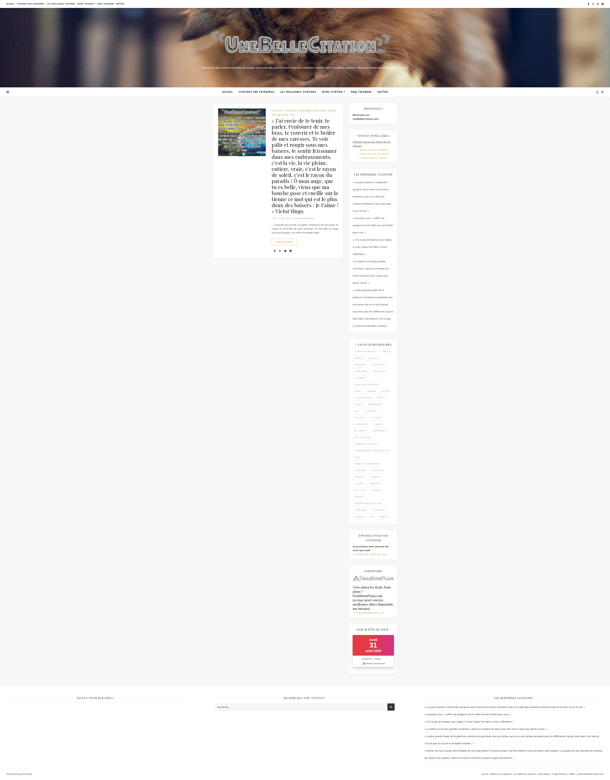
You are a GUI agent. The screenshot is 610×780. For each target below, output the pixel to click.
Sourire (377, 490)
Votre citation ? (86, 3)
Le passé (377, 417)
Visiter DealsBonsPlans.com (369, 612)
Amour (359, 358)
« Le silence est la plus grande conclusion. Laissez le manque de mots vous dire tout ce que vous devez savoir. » (485, 728)
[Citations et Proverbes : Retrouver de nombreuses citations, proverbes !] (305, 45)
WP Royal (27, 774)
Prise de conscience (367, 464)
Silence (359, 483)
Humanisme (374, 404)
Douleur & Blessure (367, 384)
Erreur (372, 391)
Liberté (378, 424)
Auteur (276, 110)
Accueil (10, 3)
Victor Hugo (280, 115)
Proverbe (305, 110)
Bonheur (360, 364)
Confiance (361, 371)
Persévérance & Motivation (372, 450)
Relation (319, 110)
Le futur (360, 417)
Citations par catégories (31, 3)
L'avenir (371, 411)
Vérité (332, 110)
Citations (290, 110)
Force (358, 404)
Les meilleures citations (61, 3)
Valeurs (360, 516)
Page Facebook (105, 3)
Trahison (360, 510)
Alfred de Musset (366, 351)
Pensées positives (366, 444)
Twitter (120, 3)
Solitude (360, 490)
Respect (360, 477)
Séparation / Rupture (368, 503)
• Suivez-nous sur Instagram (373, 153)
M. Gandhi (361, 430)
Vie (293, 115)
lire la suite (285, 241)
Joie (357, 411)
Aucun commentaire (304, 218)
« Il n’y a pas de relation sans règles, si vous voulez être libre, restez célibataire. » (372, 247)
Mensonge (379, 430)
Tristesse (378, 510)
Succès (359, 497)
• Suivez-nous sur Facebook (373, 149)
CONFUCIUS (379, 371)
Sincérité (375, 483)
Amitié (386, 351)
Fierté (381, 397)
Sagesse (375, 477)
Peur (358, 457)
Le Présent (361, 424)
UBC (274, 218)
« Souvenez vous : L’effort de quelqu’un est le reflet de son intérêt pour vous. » (373, 225)
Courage (360, 378)
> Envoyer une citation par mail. (370, 554)
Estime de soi (363, 397)
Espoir (386, 391)
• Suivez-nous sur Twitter (373, 157)
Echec (358, 391)
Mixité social (363, 437)
